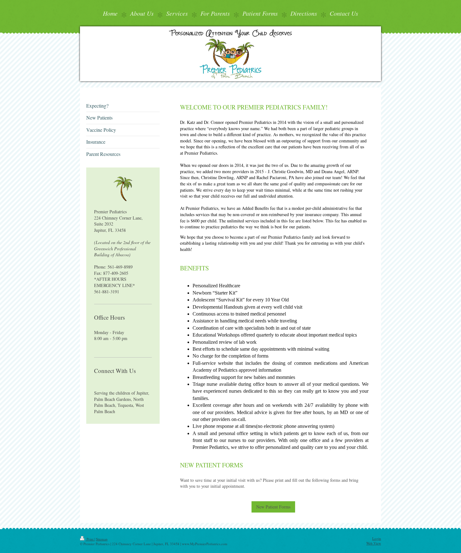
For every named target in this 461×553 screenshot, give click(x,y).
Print (90, 539)
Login (376, 538)
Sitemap (102, 539)
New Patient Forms (273, 507)
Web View (373, 543)
